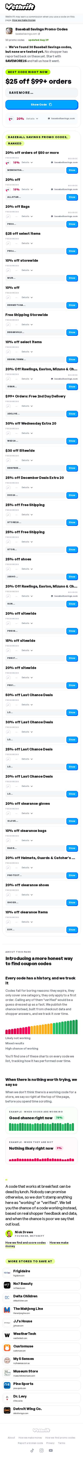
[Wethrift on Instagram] (41, 1450)
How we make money (24, 20)
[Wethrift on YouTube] (51, 1450)
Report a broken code (30, 1443)
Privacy (50, 1443)
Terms (61, 1443)
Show (72, 170)
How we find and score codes (25, 1242)
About (11, 1437)
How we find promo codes (60, 1437)
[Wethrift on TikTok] (32, 1450)
